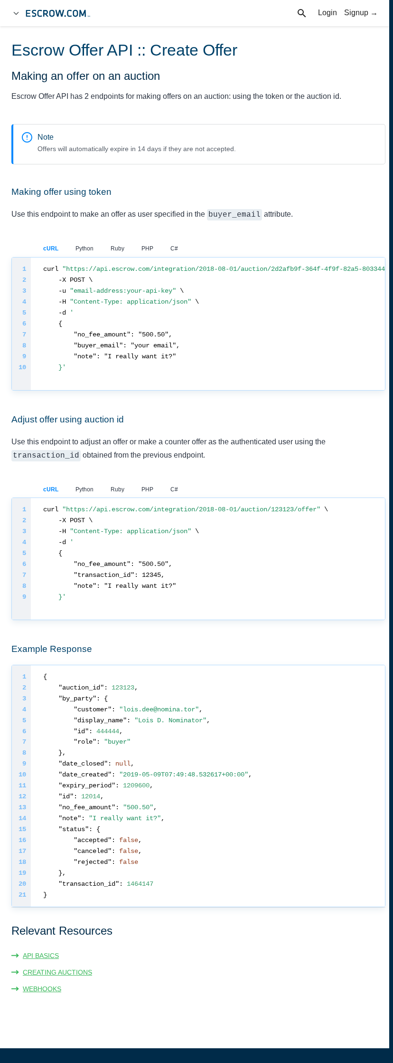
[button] (35, 955)
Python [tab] (84, 248)
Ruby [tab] (117, 248)
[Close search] (307, 13)
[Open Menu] (16, 13)
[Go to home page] (62, 13)
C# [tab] (174, 248)
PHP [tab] (147, 248)
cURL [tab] (50, 248)
